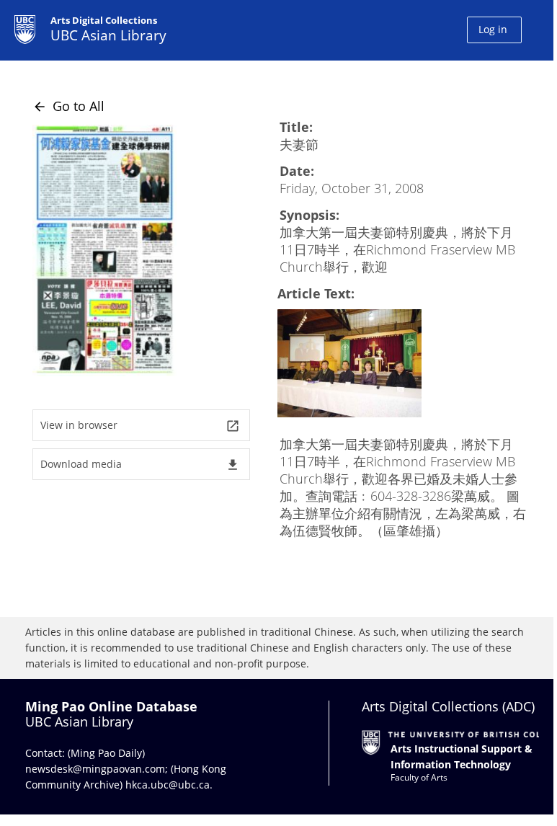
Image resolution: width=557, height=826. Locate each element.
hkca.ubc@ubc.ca (167, 784)
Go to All (68, 106)
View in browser (140, 425)
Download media (140, 464)
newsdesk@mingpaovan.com (95, 769)
